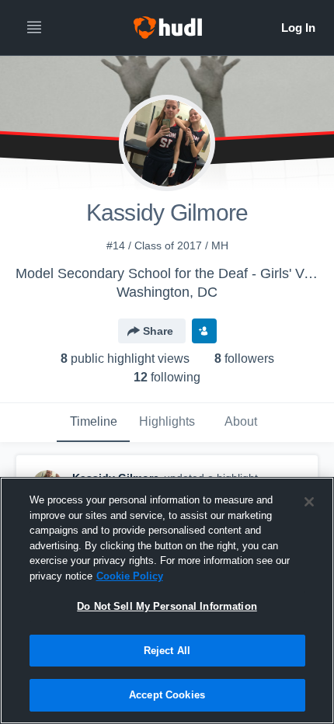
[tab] (93, 422)
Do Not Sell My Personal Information (167, 606)
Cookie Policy (129, 576)
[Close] (309, 502)
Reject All (167, 650)
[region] (167, 600)
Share (158, 331)
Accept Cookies (167, 695)
